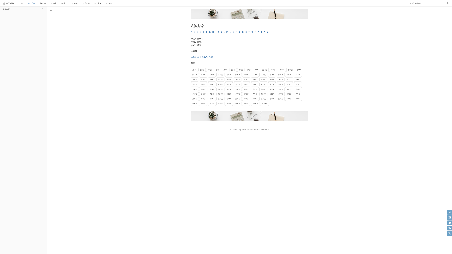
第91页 (289, 99)
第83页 (220, 99)
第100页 (255, 104)
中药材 (53, 3)
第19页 (229, 75)
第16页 (203, 75)
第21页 (246, 75)
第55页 (203, 89)
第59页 (237, 89)
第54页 (194, 89)
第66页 (298, 89)
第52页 (289, 84)
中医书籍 (43, 3)
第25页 (280, 75)
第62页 (263, 89)
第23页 (263, 75)
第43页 (212, 84)
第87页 (255, 99)
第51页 (280, 84)
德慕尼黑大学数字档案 (202, 57)
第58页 (229, 89)
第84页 (229, 99)
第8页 (248, 70)
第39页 (289, 79)
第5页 (225, 70)
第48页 (255, 84)
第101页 (264, 104)
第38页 (280, 79)
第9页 (256, 70)
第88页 (263, 99)
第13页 (290, 70)
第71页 (229, 94)
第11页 (273, 70)
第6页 (233, 70)
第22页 (255, 75)
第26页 (289, 75)
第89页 (272, 99)
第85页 (237, 99)
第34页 (246, 79)
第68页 (203, 94)
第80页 (194, 99)
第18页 (220, 75)
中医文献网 (10, 3)
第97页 (229, 104)
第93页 (194, 104)
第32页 (229, 79)
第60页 (246, 89)
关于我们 (109, 3)
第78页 (289, 94)
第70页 (220, 94)
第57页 (220, 89)
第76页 (272, 94)
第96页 (220, 104)
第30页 (212, 79)
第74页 (255, 94)
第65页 (289, 89)
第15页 (194, 75)
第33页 (237, 79)
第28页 (194, 79)
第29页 (203, 79)
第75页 (263, 94)
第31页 (220, 79)
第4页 (217, 70)
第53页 (298, 84)
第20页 (237, 75)
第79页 (298, 94)
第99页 (246, 104)
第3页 (210, 70)
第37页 (272, 79)
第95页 (212, 104)
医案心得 (86, 3)
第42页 (203, 84)
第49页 (263, 84)
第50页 (272, 84)
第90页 (280, 99)
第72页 (237, 94)
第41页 (194, 84)
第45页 (229, 84)
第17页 (212, 75)
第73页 (246, 94)
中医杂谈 (98, 3)
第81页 (203, 99)
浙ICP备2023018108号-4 (259, 129)
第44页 (220, 84)
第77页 (280, 94)
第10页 (264, 70)
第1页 (194, 70)
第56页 (212, 89)
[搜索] (448, 3)
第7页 (241, 70)
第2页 (202, 70)
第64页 (280, 89)
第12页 (282, 70)
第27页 (298, 75)
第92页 (298, 99)
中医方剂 (64, 3)
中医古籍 (31, 3)
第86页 (246, 99)
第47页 (246, 84)
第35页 (255, 79)
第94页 (203, 104)
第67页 (194, 94)
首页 (22, 3)
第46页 (237, 84)
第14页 (299, 70)
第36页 (263, 79)
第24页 (272, 75)
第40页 (298, 79)
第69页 (212, 94)
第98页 (237, 104)
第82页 (212, 99)
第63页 (272, 89)
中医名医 (75, 3)
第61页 (255, 89)
